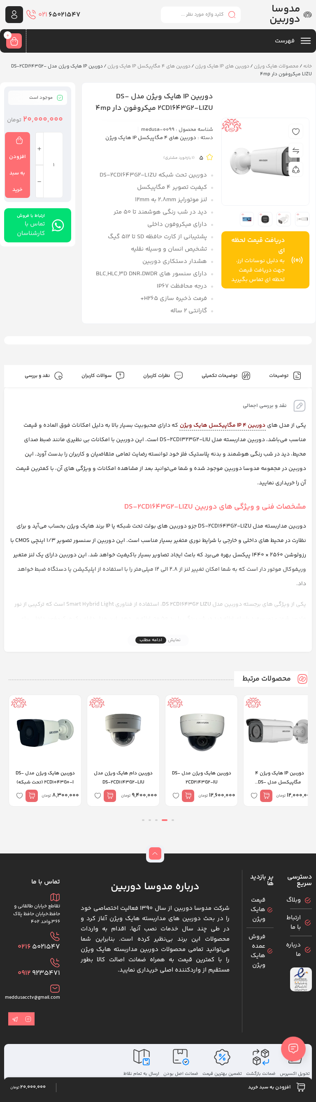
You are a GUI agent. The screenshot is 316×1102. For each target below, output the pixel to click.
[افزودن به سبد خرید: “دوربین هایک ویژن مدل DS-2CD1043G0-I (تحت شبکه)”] (32, 796)
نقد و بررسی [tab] (38, 376)
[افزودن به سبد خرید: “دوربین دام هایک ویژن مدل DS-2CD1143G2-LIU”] (110, 796)
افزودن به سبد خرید (17, 173)
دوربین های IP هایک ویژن (222, 66)
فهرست (285, 41)
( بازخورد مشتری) (179, 158)
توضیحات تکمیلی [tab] (220, 376)
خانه (307, 66)
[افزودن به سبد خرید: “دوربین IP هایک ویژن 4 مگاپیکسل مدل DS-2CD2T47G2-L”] (266, 796)
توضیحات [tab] (279, 376)
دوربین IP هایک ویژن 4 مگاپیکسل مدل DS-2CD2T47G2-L (279, 782)
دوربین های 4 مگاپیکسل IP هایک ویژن (149, 66)
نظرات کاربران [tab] (157, 376)
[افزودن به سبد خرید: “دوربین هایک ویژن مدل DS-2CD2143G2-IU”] (188, 796)
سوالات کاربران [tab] (97, 376)
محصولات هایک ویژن (276, 66)
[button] (173, 820)
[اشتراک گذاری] (295, 169)
